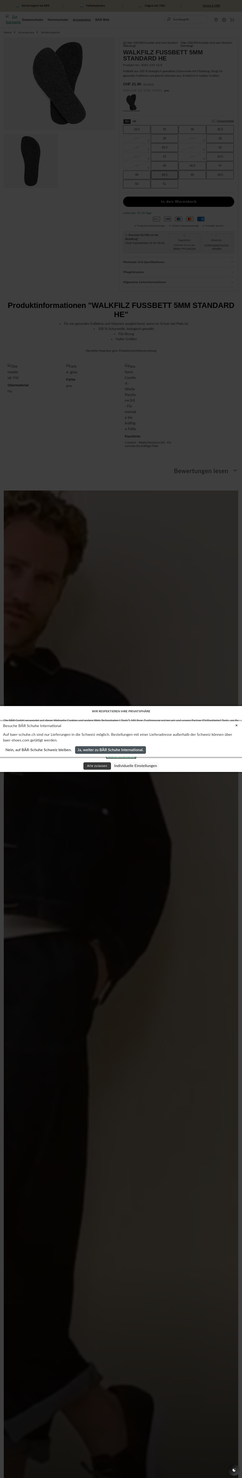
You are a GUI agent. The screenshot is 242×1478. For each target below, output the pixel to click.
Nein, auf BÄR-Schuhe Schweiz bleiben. (38, 750)
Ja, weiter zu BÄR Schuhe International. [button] (110, 750)
